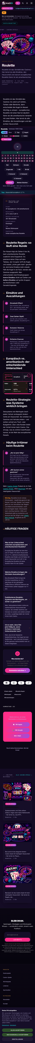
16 (10, 158)
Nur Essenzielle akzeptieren (17, 1034)
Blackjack (21, 489)
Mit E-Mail (17, 736)
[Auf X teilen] (21, 683)
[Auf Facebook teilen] (6, 683)
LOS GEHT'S (17, 939)
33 (24, 161)
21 (24, 158)
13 (2, 158)
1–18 (19, 169)
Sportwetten (6, 990)
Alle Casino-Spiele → (24, 775)
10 (27, 155)
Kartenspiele (7, 973)
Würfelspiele (7, 981)
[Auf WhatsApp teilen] (13, 683)
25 (2, 161)
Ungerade (9, 169)
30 (16, 161)
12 (32, 155)
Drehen (9, 182)
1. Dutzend (11, 174)
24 (32, 158)
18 (16, 158)
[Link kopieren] (28, 683)
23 (30, 158)
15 (8, 158)
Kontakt (5, 1003)
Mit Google (19, 730)
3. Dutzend (17, 178)
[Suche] (22, 3)
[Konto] (27, 3)
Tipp (18, 132)
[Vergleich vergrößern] (29, 375)
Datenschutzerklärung (25, 951)
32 (21, 161)
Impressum (13, 1025)
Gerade (26, 165)
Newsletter (6, 999)
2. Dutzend (23, 174)
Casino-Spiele (12, 30)
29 (13, 161)
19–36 (27, 169)
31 (19, 161)
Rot (7, 165)
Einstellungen (17, 1039)
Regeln (26, 132)
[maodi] (7, 3)
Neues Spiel (7, 139)
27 (8, 161)
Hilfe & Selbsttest (9, 23)
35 (30, 161)
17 (13, 158)
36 (32, 161)
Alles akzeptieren (17, 1030)
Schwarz (16, 165)
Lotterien (5, 986)
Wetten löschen (22, 182)
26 (5, 161)
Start (2, 30)
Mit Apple (19, 724)
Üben (10, 132)
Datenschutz (5, 1025)
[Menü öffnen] (31, 3)
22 (27, 158)
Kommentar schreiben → (17, 670)
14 (5, 158)
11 (29, 155)
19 (19, 158)
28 (10, 161)
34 (27, 161)
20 (21, 158)
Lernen (4, 132)
